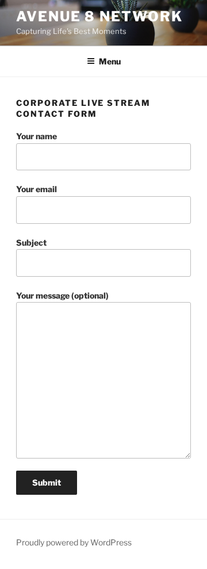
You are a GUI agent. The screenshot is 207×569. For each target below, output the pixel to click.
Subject (31, 242)
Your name (36, 136)
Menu (110, 61)
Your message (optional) (62, 295)
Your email (36, 189)
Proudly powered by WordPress (74, 542)
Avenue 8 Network (99, 16)
